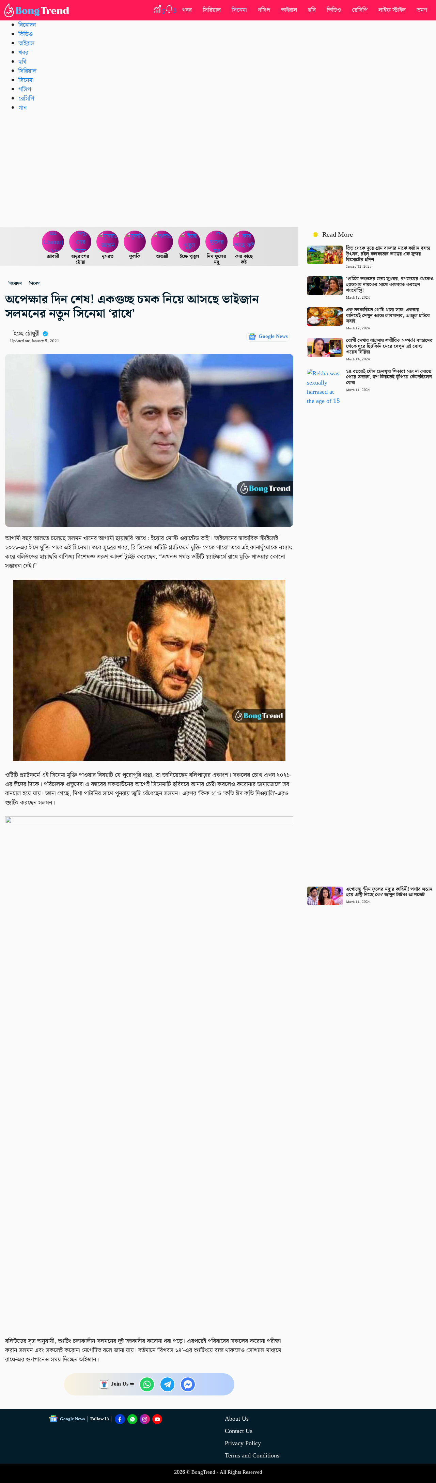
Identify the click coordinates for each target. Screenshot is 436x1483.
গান (22, 108)
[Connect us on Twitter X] (145, 1419)
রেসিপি (360, 10)
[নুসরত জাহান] (107, 242)
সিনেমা (239, 10)
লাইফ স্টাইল (392, 10)
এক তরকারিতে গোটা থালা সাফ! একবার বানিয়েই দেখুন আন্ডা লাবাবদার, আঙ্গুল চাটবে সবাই (388, 315)
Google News (273, 336)
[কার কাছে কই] (244, 242)
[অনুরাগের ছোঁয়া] (80, 242)
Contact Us (238, 1431)
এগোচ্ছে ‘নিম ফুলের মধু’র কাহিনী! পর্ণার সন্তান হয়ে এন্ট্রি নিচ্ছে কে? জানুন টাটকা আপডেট (389, 892)
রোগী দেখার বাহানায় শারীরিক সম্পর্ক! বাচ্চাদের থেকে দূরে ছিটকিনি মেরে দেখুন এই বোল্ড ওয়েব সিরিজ (389, 346)
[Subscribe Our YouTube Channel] (157, 1419)
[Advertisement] (218, 169)
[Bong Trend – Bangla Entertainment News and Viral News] (37, 10)
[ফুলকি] (135, 242)
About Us (237, 1419)
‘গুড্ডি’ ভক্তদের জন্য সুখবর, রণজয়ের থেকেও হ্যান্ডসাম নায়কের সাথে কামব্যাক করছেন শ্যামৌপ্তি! (390, 284)
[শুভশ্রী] (162, 242)
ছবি (312, 10)
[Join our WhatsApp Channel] (132, 1419)
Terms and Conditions (252, 1456)
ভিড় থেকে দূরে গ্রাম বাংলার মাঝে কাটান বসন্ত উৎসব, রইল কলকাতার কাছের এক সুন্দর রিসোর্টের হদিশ (388, 254)
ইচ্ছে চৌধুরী (26, 334)
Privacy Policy (243, 1443)
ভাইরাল (289, 10)
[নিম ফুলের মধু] (216, 242)
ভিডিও (334, 10)
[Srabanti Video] (53, 242)
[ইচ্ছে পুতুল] (189, 242)
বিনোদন (27, 25)
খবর (187, 10)
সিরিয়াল (212, 10)
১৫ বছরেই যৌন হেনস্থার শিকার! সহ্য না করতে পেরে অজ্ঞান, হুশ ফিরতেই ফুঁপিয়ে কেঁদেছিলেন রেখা (389, 377)
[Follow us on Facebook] (120, 1419)
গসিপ (264, 10)
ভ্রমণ (422, 10)
